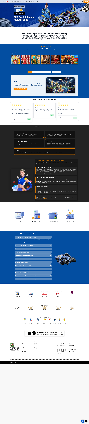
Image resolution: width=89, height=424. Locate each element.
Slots (21, 1)
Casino (18, 1)
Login (83, 1)
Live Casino (24, 346)
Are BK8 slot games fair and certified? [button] (22, 272)
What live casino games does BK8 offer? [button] (23, 258)
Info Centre (35, 347)
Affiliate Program (37, 344)
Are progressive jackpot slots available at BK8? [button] (24, 255)
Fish (43, 72)
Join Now (86, 1)
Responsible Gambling (37, 346)
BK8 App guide (45, 198)
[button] (82, 421)
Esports (23, 344)
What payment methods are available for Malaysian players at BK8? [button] (28, 279)
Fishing (23, 1)
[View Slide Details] (44, 13)
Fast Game (48, 72)
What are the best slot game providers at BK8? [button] (24, 245)
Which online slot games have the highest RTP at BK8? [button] (25, 237)
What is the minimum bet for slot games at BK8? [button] (24, 252)
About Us (35, 343)
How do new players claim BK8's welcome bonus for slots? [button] (26, 275)
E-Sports (14, 1)
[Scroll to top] (86, 421)
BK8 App (34, 1)
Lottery (26, 1)
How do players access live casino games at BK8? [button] (24, 248)
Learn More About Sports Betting (20, 88)
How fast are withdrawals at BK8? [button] (21, 262)
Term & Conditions (37, 348)
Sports (11, 1)
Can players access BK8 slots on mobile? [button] (23, 265)
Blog (38, 1)
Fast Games (30, 1)
